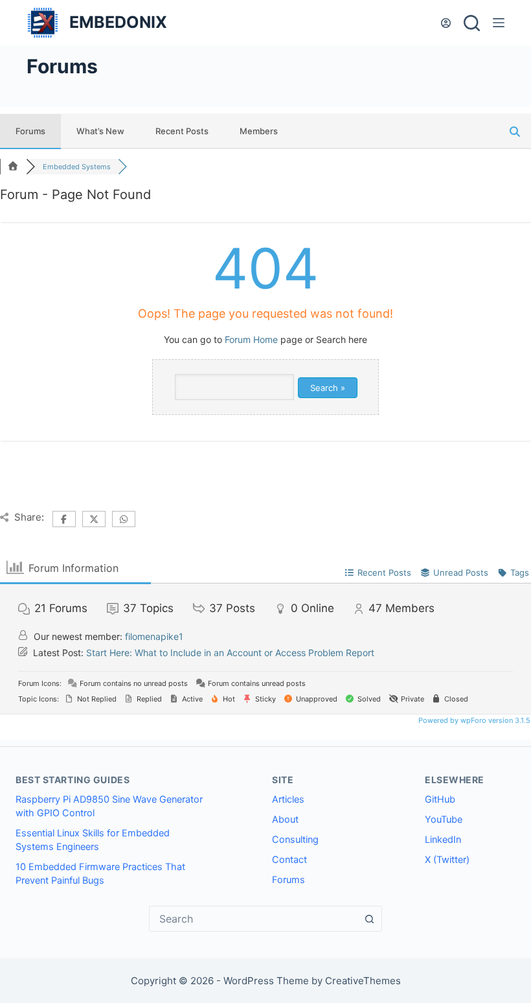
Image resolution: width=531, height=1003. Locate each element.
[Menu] (498, 23)
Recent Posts (182, 131)
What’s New (100, 131)
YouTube (443, 819)
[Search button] (369, 918)
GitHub (440, 799)
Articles (288, 799)
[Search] (472, 23)
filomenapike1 (154, 636)
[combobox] (253, 919)
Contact (289, 860)
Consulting (295, 839)
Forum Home (251, 339)
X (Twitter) (447, 860)
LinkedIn (443, 839)
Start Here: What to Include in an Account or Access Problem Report (230, 652)
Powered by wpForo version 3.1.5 (473, 720)
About (285, 819)
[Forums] (13, 166)
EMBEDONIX (118, 22)
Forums (30, 131)
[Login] (446, 23)
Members (259, 131)
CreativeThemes (363, 980)
